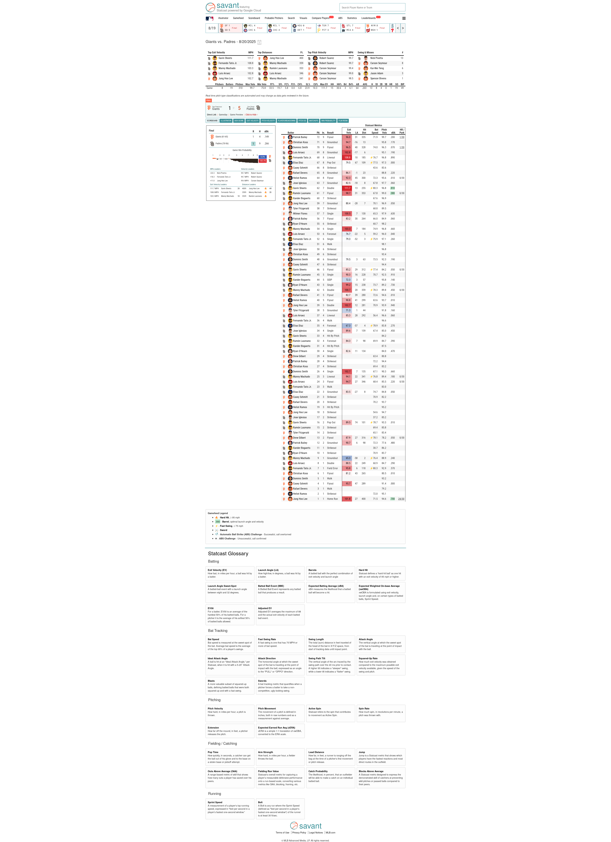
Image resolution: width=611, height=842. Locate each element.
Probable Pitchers (274, 18)
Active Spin (315, 708)
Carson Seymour (328, 68)
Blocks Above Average (371, 771)
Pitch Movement (267, 708)
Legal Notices (316, 832)
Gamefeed (238, 18)
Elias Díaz (298, 162)
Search (291, 18)
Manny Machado (227, 68)
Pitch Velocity (215, 708)
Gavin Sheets (225, 58)
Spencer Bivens (378, 78)
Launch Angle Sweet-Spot (222, 585)
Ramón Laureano (278, 68)
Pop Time (213, 752)
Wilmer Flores (300, 213)
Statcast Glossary (228, 553)
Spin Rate (364, 708)
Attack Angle (366, 639)
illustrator (223, 18)
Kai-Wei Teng (377, 68)
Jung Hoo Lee (226, 78)
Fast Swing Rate (267, 639)
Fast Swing (226, 525)
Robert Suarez (327, 58)
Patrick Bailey (300, 137)
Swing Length (316, 639)
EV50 (211, 608)
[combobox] (372, 7)
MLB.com (330, 832)
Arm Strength (265, 752)
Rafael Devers (300, 172)
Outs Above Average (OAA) (222, 771)
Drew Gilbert (299, 356)
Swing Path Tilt (317, 658)
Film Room (343, 121)
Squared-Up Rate (368, 658)
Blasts (211, 680)
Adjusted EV (265, 608)
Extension (213, 727)
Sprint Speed (215, 802)
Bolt (260, 802)
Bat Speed (213, 639)
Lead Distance (316, 752)
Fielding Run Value (268, 771)
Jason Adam (376, 73)
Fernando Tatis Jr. (228, 63)
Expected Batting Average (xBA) (326, 585)
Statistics (352, 18)
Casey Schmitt (300, 167)
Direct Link (212, 114)
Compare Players (320, 18)
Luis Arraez (224, 73)
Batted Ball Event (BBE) (271, 585)
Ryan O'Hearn (300, 223)
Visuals (303, 18)
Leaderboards (371, 18)
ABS (340, 18)
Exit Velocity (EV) (217, 570)
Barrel (225, 521)
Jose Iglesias (300, 183)
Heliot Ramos (300, 177)
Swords (262, 680)
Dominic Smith (300, 147)
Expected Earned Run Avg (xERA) (276, 727)
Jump (362, 752)
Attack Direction (267, 658)
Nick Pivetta (376, 58)
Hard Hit (224, 517)
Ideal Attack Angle (218, 658)
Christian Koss (300, 142)
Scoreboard (254, 18)
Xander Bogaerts (301, 198)
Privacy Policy (299, 832)
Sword (223, 530)
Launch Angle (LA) (268, 570)
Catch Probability (318, 771)
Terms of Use (283, 832)
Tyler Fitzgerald (301, 208)
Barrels (312, 570)
